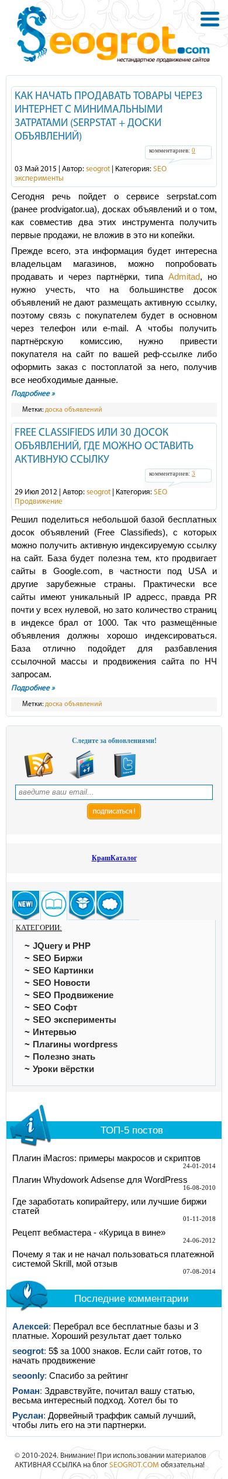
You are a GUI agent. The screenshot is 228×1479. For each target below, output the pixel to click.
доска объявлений (73, 409)
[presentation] (25, 905)
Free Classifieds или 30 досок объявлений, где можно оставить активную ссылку (104, 447)
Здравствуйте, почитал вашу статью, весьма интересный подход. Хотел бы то (103, 1395)
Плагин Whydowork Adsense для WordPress (100, 1180)
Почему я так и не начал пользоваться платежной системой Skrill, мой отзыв (113, 1259)
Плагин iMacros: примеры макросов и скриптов (106, 1158)
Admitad (184, 276)
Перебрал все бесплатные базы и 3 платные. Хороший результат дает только (105, 1331)
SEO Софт (55, 1007)
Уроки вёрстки (63, 1069)
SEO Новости (61, 983)
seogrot (98, 169)
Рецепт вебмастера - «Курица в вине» (88, 1232)
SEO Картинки (63, 970)
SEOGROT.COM (134, 1465)
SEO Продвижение (73, 995)
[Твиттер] (125, 776)
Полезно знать (64, 1056)
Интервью (55, 1032)
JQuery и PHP (62, 946)
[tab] (25, 905)
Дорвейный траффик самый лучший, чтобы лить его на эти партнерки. (104, 1420)
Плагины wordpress (75, 1044)
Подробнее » (33, 394)
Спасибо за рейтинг (88, 1375)
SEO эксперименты (74, 1020)
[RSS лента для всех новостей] (38, 776)
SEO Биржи (57, 958)
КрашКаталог (114, 858)
